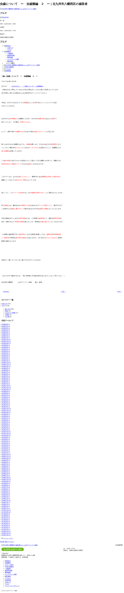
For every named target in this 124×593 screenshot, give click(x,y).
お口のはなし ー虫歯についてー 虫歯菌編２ (27, 86)
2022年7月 (5, 418)
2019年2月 (5, 496)
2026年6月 (5, 328)
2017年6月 (5, 519)
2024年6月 (5, 374)
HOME (2, 541)
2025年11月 (6, 341)
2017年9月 (5, 514)
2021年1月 (5, 452)
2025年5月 (5, 353)
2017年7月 (5, 517)
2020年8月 (5, 462)
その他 (7, 316)
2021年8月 (5, 439)
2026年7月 (5, 326)
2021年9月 (5, 437)
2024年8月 (5, 370)
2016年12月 (6, 531)
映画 (6, 311)
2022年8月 (5, 416)
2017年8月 (5, 516)
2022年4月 (5, 424)
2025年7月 (5, 349)
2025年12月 (6, 339)
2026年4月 (5, 332)
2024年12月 (6, 362)
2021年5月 (5, 445)
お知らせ (10, 48)
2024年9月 (5, 368)
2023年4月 (5, 401)
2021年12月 (6, 431)
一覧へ (63, 291)
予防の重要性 (9, 566)
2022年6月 (5, 420)
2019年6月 (5, 489)
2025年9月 (5, 345)
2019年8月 (5, 485)
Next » (119, 291)
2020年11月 (6, 456)
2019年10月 (6, 481)
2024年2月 (5, 382)
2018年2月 (5, 506)
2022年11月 (6, 410)
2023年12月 (6, 385)
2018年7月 (5, 502)
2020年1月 (5, 475)
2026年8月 (5, 324)
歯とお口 (8, 309)
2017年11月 (6, 510)
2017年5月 (5, 521)
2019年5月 (5, 491)
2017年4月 (5, 523)
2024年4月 (5, 378)
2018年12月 (6, 500)
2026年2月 (5, 336)
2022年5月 (5, 422)
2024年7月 (5, 372)
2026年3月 (5, 334)
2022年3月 (5, 426)
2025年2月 (5, 359)
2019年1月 (5, 498)
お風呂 (7, 314)
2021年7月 (5, 441)
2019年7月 (5, 487)
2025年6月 (5, 351)
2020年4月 (5, 470)
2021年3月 (5, 449)
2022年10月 (6, 412)
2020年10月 (6, 458)
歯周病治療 (11, 55)
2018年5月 (5, 504)
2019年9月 (5, 483)
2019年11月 (6, 479)
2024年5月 (5, 376)
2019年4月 (5, 493)
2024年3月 (5, 380)
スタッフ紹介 (9, 565)
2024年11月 (6, 364)
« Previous (6, 291)
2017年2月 (5, 527)
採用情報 (8, 580)
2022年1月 (5, 429)
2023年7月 (5, 395)
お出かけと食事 (10, 313)
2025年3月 (5, 357)
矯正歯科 (10, 61)
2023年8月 (5, 393)
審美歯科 (10, 57)
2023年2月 (5, 404)
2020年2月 (5, 473)
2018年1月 (5, 508)
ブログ (9, 49)
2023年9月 (5, 391)
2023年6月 (5, 397)
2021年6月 (5, 443)
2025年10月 (6, 343)
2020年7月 (5, 464)
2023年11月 (6, 387)
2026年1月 (5, 337)
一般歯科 (10, 53)
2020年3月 (5, 472)
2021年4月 (5, 447)
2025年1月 (5, 360)
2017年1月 (5, 529)
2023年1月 (5, 406)
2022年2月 (5, 427)
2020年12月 (6, 454)
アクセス (11, 541)
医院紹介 (8, 561)
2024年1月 (5, 383)
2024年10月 (6, 366)
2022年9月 (5, 414)
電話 (6, 541)
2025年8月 (5, 347)
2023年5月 (5, 399)
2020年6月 (5, 466)
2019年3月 (5, 495)
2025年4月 (5, 355)
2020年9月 (5, 460)
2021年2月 (5, 450)
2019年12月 (6, 477)
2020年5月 (5, 468)
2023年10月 (6, 389)
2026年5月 (5, 330)
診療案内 (8, 563)
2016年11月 (6, 533)
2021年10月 (6, 435)
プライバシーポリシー (12, 586)
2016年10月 (6, 535)
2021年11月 (6, 433)
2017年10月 (6, 512)
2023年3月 (5, 403)
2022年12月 (6, 408)
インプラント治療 (13, 59)
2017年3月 (5, 525)
